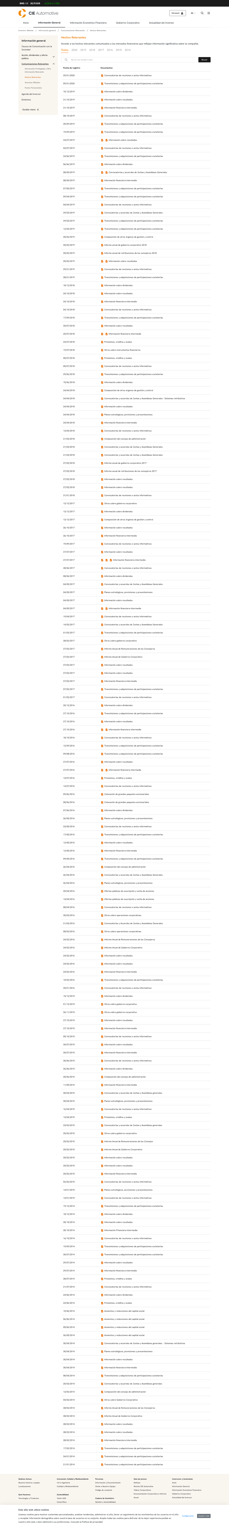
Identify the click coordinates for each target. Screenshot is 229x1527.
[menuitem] (26, 23)
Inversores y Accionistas (182, 1479)
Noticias (137, 1482)
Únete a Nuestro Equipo (105, 1486)
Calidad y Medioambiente (67, 1486)
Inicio (174, 1482)
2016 (110, 50)
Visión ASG (61, 1498)
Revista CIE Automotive (143, 1486)
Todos (64, 50)
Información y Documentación (108, 1482)
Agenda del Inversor (31, 94)
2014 (128, 50)
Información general (34, 40)
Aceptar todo (203, 1516)
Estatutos (26, 99)
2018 (92, 50)
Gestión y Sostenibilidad (105, 1502)
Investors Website (26, 30)
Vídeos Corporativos (142, 1490)
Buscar (204, 60)
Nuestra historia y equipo (29, 1482)
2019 (83, 50)
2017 (101, 50)
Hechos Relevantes (33, 77)
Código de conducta (103, 1490)
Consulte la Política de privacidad (87, 1522)
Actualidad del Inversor (182, 1497)
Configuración (188, 1516)
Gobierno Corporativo (181, 1494)
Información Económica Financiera (186, 1490)
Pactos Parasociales (33, 88)
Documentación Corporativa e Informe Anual (150, 1496)
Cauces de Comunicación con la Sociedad (37, 48)
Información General (181, 1486)
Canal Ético (62, 1502)
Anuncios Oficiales (32, 82)
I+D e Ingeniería (63, 1482)
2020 (74, 50)
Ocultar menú (29, 109)
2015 (119, 50)
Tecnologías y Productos (28, 1498)
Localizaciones (24, 1486)
